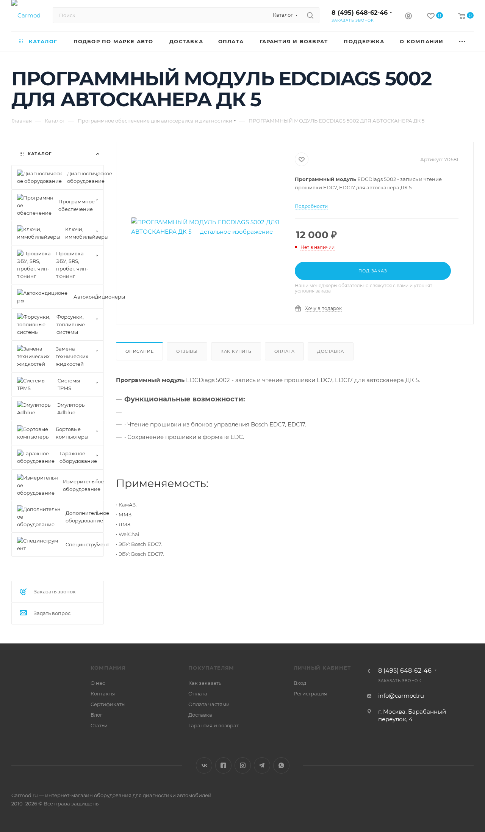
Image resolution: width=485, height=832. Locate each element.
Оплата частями (209, 704)
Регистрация (310, 693)
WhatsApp (281, 765)
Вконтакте (204, 765)
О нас (98, 683)
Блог (96, 715)
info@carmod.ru (401, 695)
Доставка (330, 351)
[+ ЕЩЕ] (462, 41)
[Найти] (310, 15)
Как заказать (204, 683)
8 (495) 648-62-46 (360, 12)
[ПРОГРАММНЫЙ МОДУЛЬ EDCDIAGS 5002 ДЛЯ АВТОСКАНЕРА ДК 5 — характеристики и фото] (205, 227)
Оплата (284, 351)
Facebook (223, 765)
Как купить (236, 351)
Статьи (99, 725)
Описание (139, 351)
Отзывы (187, 351)
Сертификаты (108, 704)
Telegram (262, 765)
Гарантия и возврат (213, 725)
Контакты (103, 693)
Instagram (243, 765)
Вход (300, 683)
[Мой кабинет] (408, 17)
